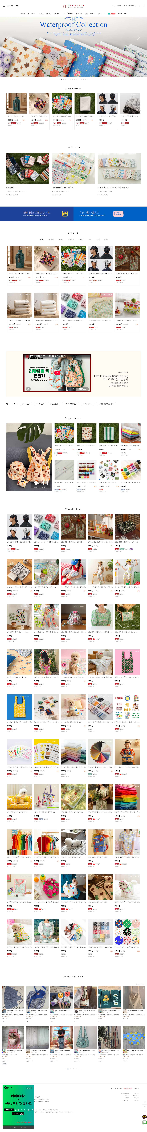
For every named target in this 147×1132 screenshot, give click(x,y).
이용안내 (119, 1088)
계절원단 (48, 14)
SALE (125, 14)
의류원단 (40, 14)
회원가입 (119, 5)
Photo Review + (73, 976)
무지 (63, 14)
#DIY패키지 (87, 404)
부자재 (33, 14)
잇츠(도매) (10, 5)
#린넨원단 (54, 404)
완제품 (100, 14)
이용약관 (136, 1088)
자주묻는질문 (126, 1100)
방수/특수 (56, 14)
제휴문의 (127, 1098)
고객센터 (16, 5)
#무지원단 (40, 404)
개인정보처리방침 (128, 1088)
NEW (120, 14)
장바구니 (136, 1098)
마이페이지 (135, 1095)
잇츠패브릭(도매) (125, 1093)
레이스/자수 (78, 14)
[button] (61, 79)
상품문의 (127, 1095)
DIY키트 (92, 14)
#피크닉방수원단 (70, 404)
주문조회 (125, 5)
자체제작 (22, 14)
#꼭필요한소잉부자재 (106, 404)
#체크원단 (25, 404)
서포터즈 (136, 1100)
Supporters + (73, 418)
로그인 (113, 5)
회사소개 (113, 1088)
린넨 (86, 14)
